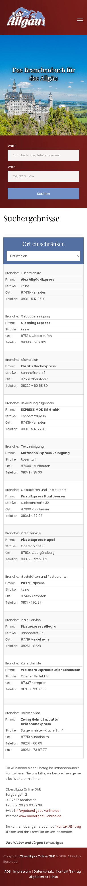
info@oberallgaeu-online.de (37, 810)
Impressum (22, 871)
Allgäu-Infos (38, 877)
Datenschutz (44, 871)
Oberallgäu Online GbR (37, 856)
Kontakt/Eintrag (69, 826)
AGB (7, 871)
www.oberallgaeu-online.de (40, 816)
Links (54, 877)
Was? (12, 146)
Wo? (11, 167)
